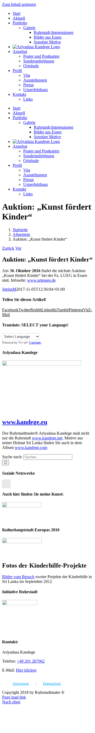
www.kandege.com (31, 447)
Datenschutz (52, 684)
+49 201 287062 (31, 661)
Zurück (8, 248)
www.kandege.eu (24, 422)
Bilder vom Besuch (18, 576)
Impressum (21, 684)
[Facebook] (4, 483)
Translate (35, 342)
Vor (18, 248)
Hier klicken (26, 670)
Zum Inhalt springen (19, 4)
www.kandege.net (47, 438)
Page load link (14, 697)
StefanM (9, 289)
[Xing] (8, 483)
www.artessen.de (41, 280)
